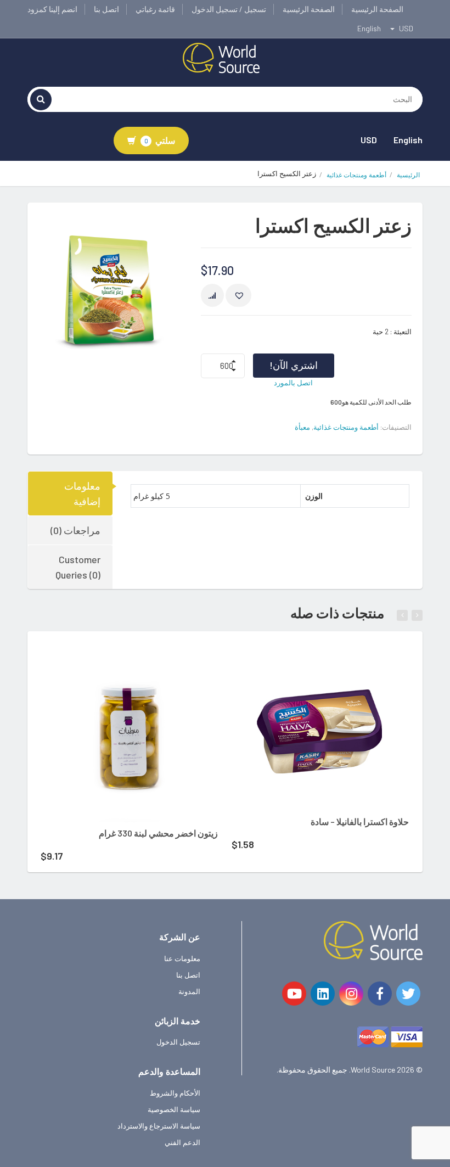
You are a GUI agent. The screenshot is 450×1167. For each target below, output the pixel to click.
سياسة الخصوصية (174, 1109)
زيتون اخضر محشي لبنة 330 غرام (158, 833)
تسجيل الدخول (178, 1041)
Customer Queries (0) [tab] (77, 567)
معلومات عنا (182, 958)
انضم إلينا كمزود (52, 9)
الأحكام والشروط (175, 1093)
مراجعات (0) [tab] (75, 530)
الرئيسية (408, 174)
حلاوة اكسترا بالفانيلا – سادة (360, 821)
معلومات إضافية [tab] (82, 493)
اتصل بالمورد (293, 382)
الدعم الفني (182, 1142)
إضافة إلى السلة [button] (114, 660)
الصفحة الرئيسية (377, 9)
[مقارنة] (212, 295)
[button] (238, 295)
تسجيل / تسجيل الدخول (229, 9)
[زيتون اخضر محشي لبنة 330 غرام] (129, 733)
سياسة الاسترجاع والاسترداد (158, 1125)
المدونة (189, 991)
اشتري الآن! (293, 365)
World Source (373, 1069)
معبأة (302, 427)
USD (369, 139)
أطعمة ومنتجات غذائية (356, 174)
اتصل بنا (106, 9)
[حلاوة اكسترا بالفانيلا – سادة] (320, 727)
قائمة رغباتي (155, 9)
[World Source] (221, 57)
